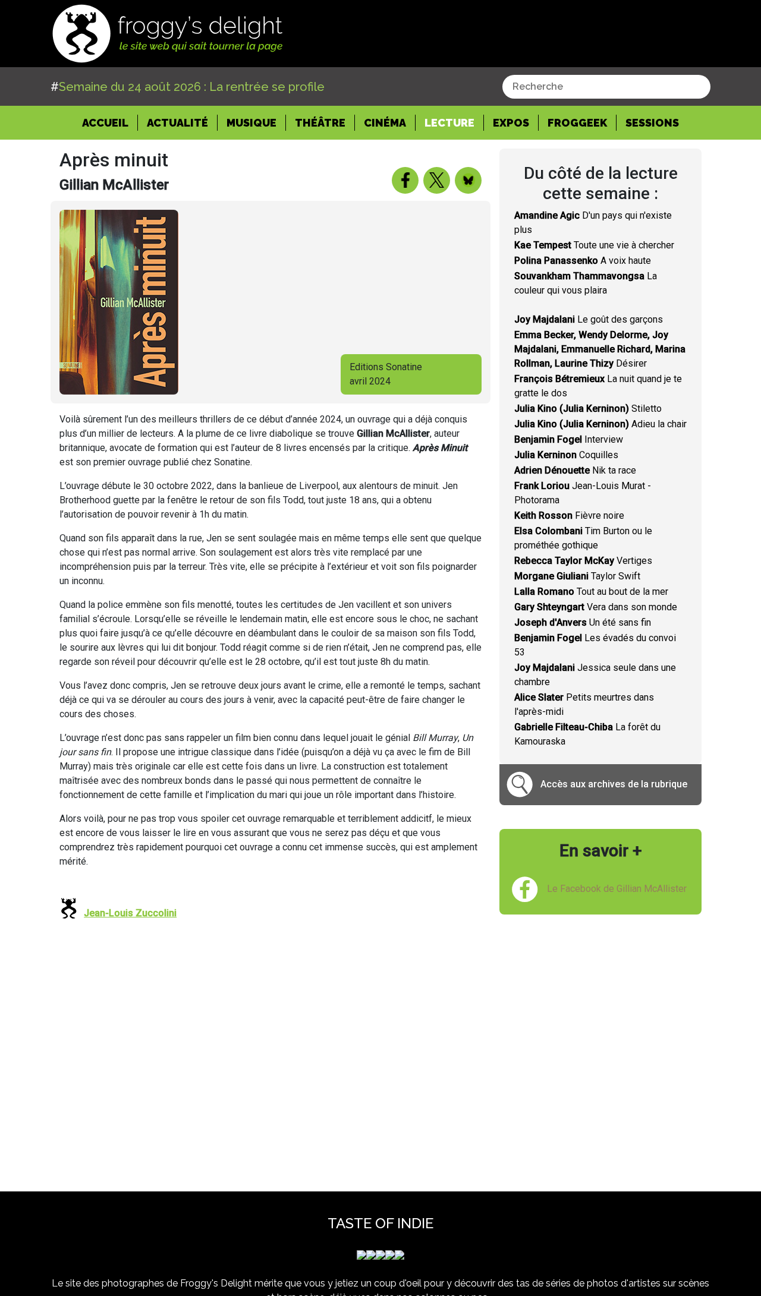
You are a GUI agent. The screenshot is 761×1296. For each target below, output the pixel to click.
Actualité (177, 122)
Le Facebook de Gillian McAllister (617, 888)
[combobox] (606, 86)
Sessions (652, 122)
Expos (511, 122)
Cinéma (385, 122)
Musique (251, 122)
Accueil (110, 122)
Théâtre (320, 122)
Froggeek (577, 122)
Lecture (449, 122)
